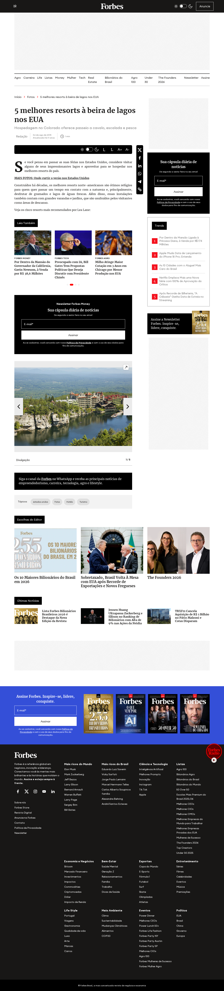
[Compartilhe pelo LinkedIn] (139, 165)
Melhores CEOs (185, 803)
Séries (179, 866)
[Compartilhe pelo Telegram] (139, 181)
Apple (142, 794)
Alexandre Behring (112, 798)
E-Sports (144, 871)
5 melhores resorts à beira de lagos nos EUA (69, 97)
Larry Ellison (71, 784)
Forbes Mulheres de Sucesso (155, 961)
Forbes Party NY (148, 935)
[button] (104, 149)
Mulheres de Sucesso (188, 837)
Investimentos (72, 876)
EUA (178, 915)
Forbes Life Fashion (150, 930)
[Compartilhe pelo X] (139, 150)
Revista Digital (23, 812)
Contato (19, 822)
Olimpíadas (146, 896)
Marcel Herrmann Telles (115, 784)
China (179, 925)
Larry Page (70, 799)
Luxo (67, 935)
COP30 (106, 935)
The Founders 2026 (187, 842)
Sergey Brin (70, 804)
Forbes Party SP (148, 946)
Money (59, 77)
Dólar (67, 896)
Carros (68, 951)
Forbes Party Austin (150, 941)
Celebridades (184, 876)
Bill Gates (69, 809)
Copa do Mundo (148, 866)
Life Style (71, 910)
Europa (180, 935)
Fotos (31, 97)
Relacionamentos (112, 876)
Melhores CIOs (185, 809)
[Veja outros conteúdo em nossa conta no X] (26, 791)
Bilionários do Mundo (188, 784)
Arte (66, 941)
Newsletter (191, 77)
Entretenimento (187, 861)
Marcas (68, 946)
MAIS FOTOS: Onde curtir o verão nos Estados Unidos (51, 178)
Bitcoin (68, 866)
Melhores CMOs (185, 814)
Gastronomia (72, 925)
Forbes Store (21, 807)
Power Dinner (147, 915)
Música (180, 886)
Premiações (183, 891)
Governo (181, 930)
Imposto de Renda (75, 902)
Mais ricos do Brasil (115, 764)
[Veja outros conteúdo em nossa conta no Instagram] (35, 791)
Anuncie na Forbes (25, 817)
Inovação (144, 779)
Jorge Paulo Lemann (114, 779)
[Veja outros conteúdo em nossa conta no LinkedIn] (52, 791)
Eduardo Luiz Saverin (114, 769)
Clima (105, 915)
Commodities (72, 886)
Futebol (143, 881)
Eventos (181, 881)
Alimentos (108, 930)
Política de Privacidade (78, 342)
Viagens (69, 920)
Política (181, 910)
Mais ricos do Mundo (78, 764)
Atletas (143, 902)
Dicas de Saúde (111, 891)
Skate (142, 891)
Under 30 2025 (184, 852)
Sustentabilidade (112, 920)
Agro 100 (181, 769)
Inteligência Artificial (151, 769)
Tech (82, 77)
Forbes (46, 479)
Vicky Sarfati (109, 774)
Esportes (145, 861)
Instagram (145, 784)
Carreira (28, 77)
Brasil (179, 920)
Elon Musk (70, 769)
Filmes (180, 871)
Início (18, 97)
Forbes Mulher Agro (150, 966)
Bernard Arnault (73, 789)
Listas (48, 77)
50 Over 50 (182, 789)
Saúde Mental (110, 866)
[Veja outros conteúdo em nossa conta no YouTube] (44, 791)
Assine (205, 77)
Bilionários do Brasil (187, 779)
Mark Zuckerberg (74, 774)
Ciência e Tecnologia (153, 764)
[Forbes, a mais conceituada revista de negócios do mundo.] (37, 755)
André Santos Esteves (114, 803)
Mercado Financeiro (76, 871)
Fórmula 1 (144, 876)
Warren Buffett (72, 794)
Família (106, 881)
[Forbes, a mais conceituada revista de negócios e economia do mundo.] (112, 6)
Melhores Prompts (150, 774)
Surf (141, 886)
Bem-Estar (109, 861)
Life (39, 77)
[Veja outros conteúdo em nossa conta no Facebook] (17, 791)
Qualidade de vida (75, 930)
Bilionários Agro (185, 774)
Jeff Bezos (70, 779)
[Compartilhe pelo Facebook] (139, 157)
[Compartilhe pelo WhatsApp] (139, 173)
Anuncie (205, 6)
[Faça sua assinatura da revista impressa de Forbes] (98, 713)
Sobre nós (20, 802)
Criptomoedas (73, 891)
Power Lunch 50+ (149, 925)
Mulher (71, 77)
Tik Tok (143, 789)
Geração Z (108, 871)
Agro (17, 77)
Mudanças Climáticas (114, 925)
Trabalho (107, 886)
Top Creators (184, 847)
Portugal (69, 915)
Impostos (70, 881)
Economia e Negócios (79, 861)
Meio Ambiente (112, 910)
